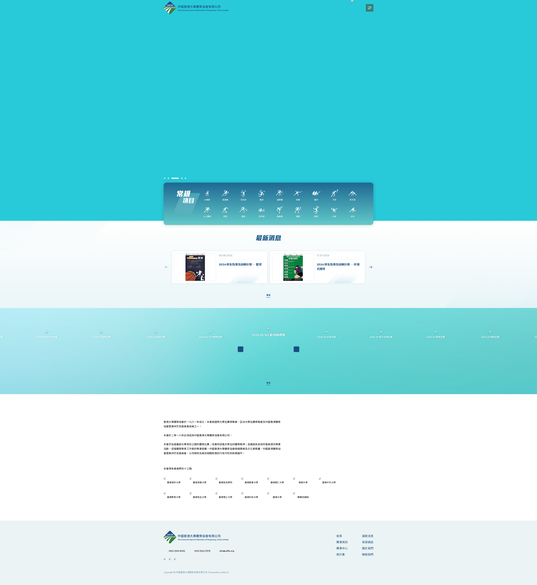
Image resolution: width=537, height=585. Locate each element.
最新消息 (367, 536)
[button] (164, 178)
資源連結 (367, 542)
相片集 (340, 554)
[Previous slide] (166, 267)
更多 (268, 295)
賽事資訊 (342, 542)
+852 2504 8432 (177, 550)
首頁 (339, 536)
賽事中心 (342, 548)
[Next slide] (370, 267)
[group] (219, 267)
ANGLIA (224, 572)
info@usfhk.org (227, 550)
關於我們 (367, 548)
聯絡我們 (367, 554)
